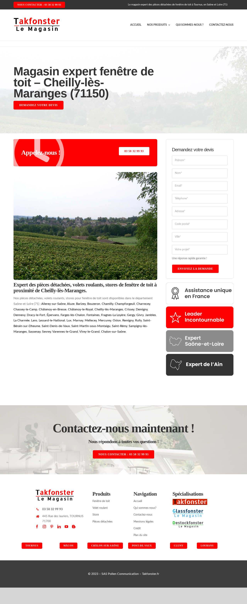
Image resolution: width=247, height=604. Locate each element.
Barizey (81, 303)
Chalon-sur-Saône (113, 331)
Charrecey (143, 303)
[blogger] (73, 526)
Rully (138, 320)
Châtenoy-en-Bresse (52, 309)
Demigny (142, 309)
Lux (69, 320)
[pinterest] (51, 526)
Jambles (150, 315)
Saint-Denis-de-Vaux (56, 326)
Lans (34, 320)
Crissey (129, 309)
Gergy (131, 315)
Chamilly (107, 303)
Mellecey (91, 320)
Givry (140, 315)
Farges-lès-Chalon (73, 315)
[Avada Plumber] (37, 18)
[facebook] (37, 526)
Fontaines (93, 315)
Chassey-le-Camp (25, 309)
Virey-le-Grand (89, 331)
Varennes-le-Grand (65, 331)
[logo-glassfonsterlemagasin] (188, 510)
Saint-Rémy (119, 326)
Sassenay (34, 331)
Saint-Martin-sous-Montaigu (90, 326)
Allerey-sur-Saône (53, 303)
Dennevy (19, 315)
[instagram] (44, 526)
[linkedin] (59, 526)
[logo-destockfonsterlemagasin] (188, 522)
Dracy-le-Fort (36, 315)
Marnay (78, 320)
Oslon (117, 320)
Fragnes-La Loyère (113, 315)
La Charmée (22, 320)
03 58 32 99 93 (52, 509)
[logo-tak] (190, 500)
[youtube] (66, 526)
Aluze (70, 303)
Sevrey (46, 331)
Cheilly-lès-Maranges (109, 309)
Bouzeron (93, 303)
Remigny (128, 320)
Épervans (53, 315)
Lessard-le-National (52, 320)
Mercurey (104, 320)
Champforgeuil (125, 303)
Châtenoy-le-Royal (80, 309)
